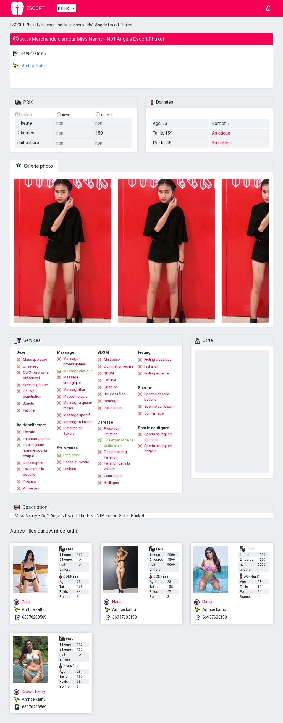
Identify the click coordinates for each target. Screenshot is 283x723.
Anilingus (111, 483)
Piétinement (113, 408)
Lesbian (69, 469)
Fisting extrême (156, 373)
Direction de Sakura (73, 431)
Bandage (111, 401)
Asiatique (221, 133)
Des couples (33, 463)
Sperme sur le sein (159, 406)
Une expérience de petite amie (118, 443)
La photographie (36, 439)
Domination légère (118, 366)
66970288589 (34, 617)
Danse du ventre (76, 462)
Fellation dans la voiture (117, 466)
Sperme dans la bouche (156, 397)
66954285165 (33, 53)
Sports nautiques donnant (158, 437)
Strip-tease (72, 455)
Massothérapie (75, 396)
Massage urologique (72, 380)
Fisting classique (157, 359)
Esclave (110, 380)
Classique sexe (35, 359)
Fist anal (151, 366)
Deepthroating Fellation (115, 454)
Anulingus (31, 488)
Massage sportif (76, 415)
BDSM (109, 373)
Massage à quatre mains (77, 405)
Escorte (29, 432)
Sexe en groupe (35, 385)
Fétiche (29, 410)
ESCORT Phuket (24, 25)
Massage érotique (77, 371)
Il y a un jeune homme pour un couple (35, 450)
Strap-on (111, 387)
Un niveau (30, 366)
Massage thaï (74, 389)
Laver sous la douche (33, 471)
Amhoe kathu (34, 65)
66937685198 (124, 617)
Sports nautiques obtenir (158, 448)
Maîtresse (112, 359)
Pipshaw (29, 481)
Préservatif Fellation (112, 431)
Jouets (28, 403)
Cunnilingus (113, 476)
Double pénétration (32, 394)
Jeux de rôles (114, 394)
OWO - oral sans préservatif (36, 375)
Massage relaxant (77, 422)
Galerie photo (38, 166)
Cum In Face (154, 413)
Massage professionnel (74, 361)
